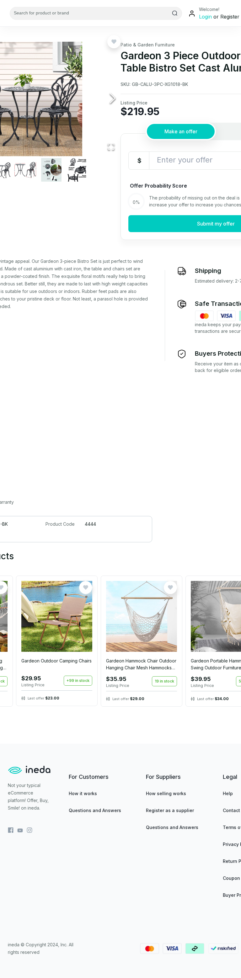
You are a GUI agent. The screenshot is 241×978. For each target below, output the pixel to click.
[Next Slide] (112, 99)
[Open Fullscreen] (111, 147)
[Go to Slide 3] (25, 170)
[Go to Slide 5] (77, 170)
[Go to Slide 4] (51, 170)
